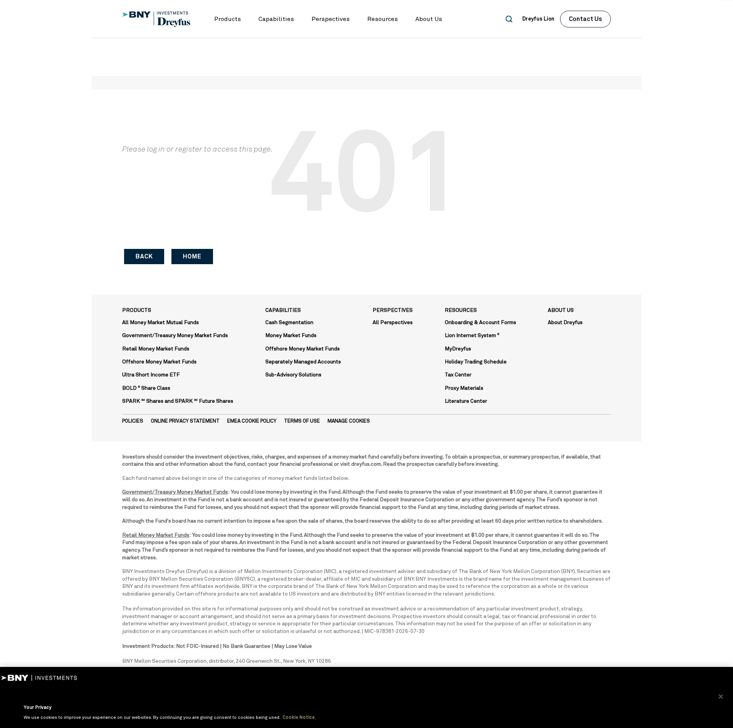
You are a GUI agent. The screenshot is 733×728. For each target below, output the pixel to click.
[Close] (720, 696)
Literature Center (466, 401)
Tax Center (458, 375)
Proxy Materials (464, 388)
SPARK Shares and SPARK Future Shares (177, 401)
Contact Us (585, 19)
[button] (227, 19)
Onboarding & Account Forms (480, 322)
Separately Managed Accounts (303, 362)
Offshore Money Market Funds (159, 362)
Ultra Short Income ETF (151, 375)
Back (144, 256)
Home (192, 256)
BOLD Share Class (146, 388)
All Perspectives (393, 322)
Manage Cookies (349, 421)
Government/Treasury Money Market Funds (175, 335)
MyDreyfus (458, 349)
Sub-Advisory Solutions (293, 375)
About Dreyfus (565, 322)
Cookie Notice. (299, 717)
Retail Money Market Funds (155, 349)
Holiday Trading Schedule (476, 362)
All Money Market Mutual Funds (160, 322)
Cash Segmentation (289, 322)
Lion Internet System (472, 335)
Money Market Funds (290, 335)
